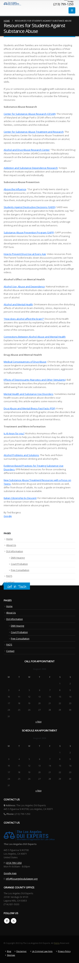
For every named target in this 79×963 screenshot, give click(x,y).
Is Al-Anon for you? (14, 433)
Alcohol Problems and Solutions (21, 455)
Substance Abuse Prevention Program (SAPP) (29, 232)
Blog (9, 951)
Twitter (13, 921)
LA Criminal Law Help (42, 951)
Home (9, 539)
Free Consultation (20, 570)
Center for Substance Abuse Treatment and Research (34, 131)
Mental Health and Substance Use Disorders (28, 394)
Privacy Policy (64, 951)
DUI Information (14, 551)
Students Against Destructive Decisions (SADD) (29, 207)
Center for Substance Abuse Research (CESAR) (29, 114)
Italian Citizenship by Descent (20, 498)
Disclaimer (21, 951)
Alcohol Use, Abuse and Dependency (24, 286)
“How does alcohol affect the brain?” (24, 318)
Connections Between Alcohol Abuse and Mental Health (35, 336)
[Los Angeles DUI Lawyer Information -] (12, 3)
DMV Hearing (18, 557)
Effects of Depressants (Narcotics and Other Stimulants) (35, 379)
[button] (72, 10)
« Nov (38, 721)
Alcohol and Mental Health (18, 304)
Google (8, 516)
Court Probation (19, 564)
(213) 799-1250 (13, 862)
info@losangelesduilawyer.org (21, 878)
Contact (10, 582)
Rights (57, 943)
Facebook (7, 921)
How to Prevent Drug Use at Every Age (25, 254)
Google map (10, 873)
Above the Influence (15, 189)
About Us (11, 545)
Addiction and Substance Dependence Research (31, 168)
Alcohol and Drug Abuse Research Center (27, 149)
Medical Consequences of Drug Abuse (25, 361)
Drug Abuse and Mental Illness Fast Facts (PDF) (29, 408)
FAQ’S (9, 576)
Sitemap (11, 955)
